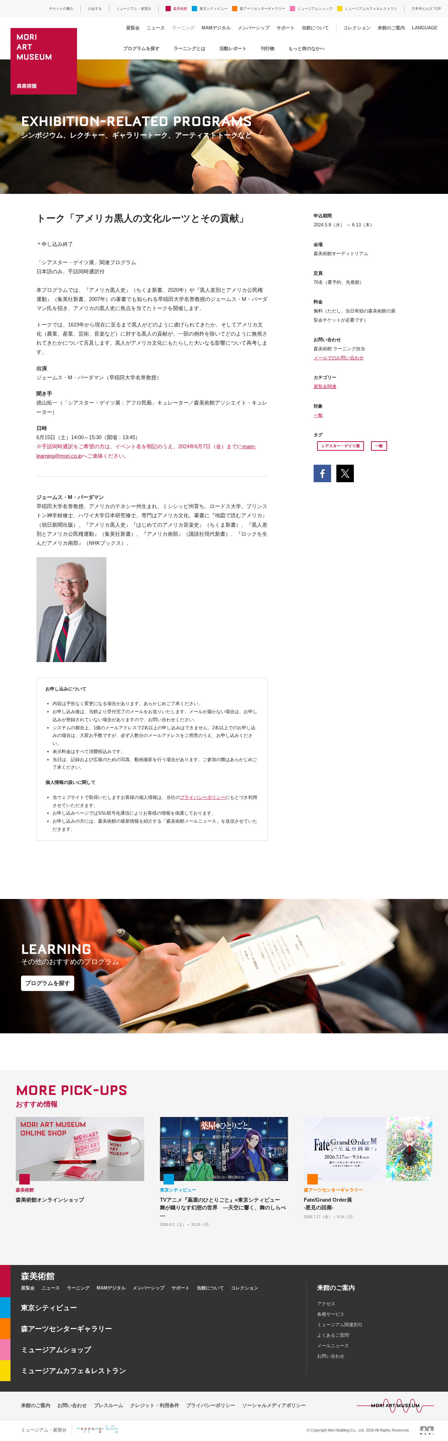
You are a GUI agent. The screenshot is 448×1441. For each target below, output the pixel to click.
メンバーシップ (254, 27)
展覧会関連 (325, 386)
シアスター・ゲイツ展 (340, 446)
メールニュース (333, 1345)
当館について (315, 27)
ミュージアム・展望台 (133, 8)
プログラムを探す (141, 48)
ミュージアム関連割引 (340, 1324)
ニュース (156, 27)
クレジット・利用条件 (154, 1405)
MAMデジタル (216, 27)
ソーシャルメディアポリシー (274, 1405)
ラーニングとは (189, 48)
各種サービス (330, 1314)
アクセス (326, 1303)
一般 (318, 415)
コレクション (357, 27)
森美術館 (180, 8)
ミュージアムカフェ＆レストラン (371, 8)
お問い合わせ (330, 1356)
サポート (285, 27)
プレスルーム (108, 1405)
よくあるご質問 (333, 1335)
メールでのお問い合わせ (339, 357)
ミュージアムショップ (315, 8)
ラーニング (183, 27)
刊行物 (267, 48)
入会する (95, 8)
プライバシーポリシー (202, 797)
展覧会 (133, 27)
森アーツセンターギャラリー (262, 8)
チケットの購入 (61, 8)
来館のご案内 (391, 27)
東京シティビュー (213, 8)
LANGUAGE (425, 27)
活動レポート (233, 48)
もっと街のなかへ (306, 48)
